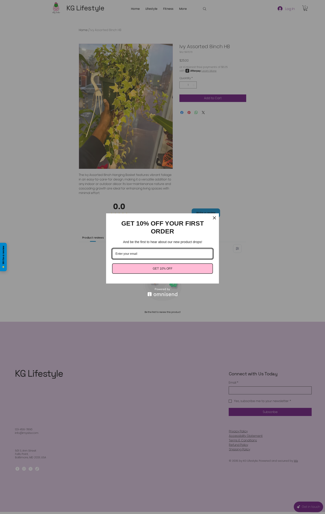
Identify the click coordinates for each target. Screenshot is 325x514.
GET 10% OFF (162, 268)
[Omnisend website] (162, 292)
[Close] (214, 217)
